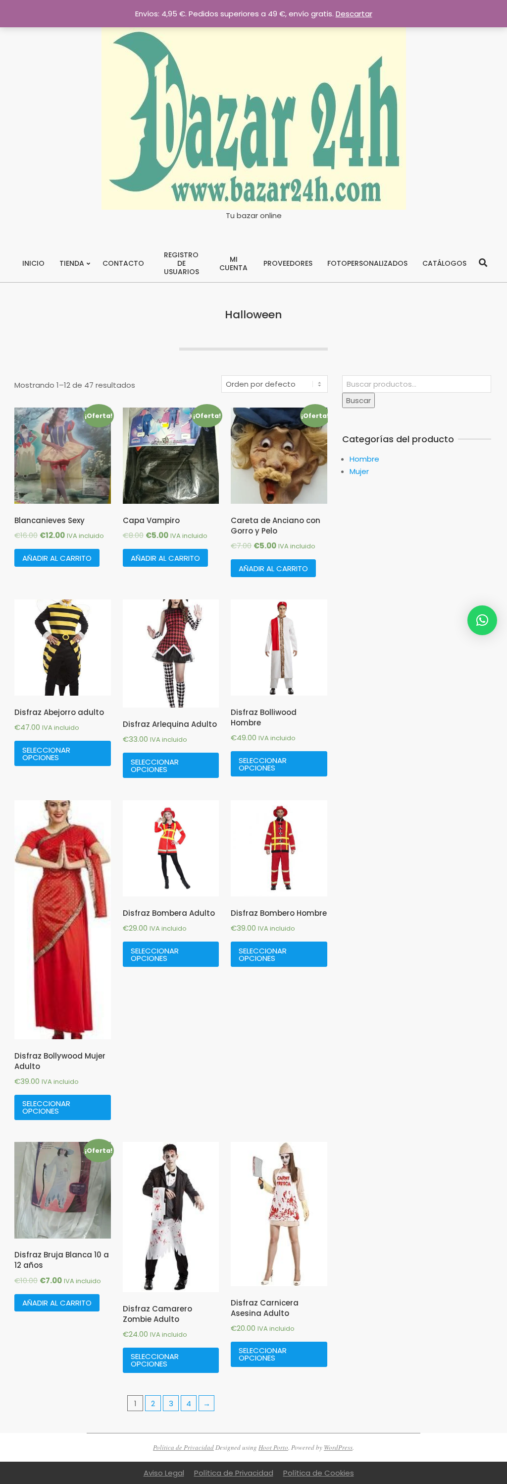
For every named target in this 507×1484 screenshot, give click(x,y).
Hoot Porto (273, 1447)
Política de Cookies (318, 1473)
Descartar (354, 13)
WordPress (338, 1447)
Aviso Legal (164, 1473)
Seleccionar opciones (46, 754)
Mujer (359, 471)
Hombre (364, 459)
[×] (482, 620)
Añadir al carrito (57, 558)
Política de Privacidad (183, 1447)
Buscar (358, 400)
